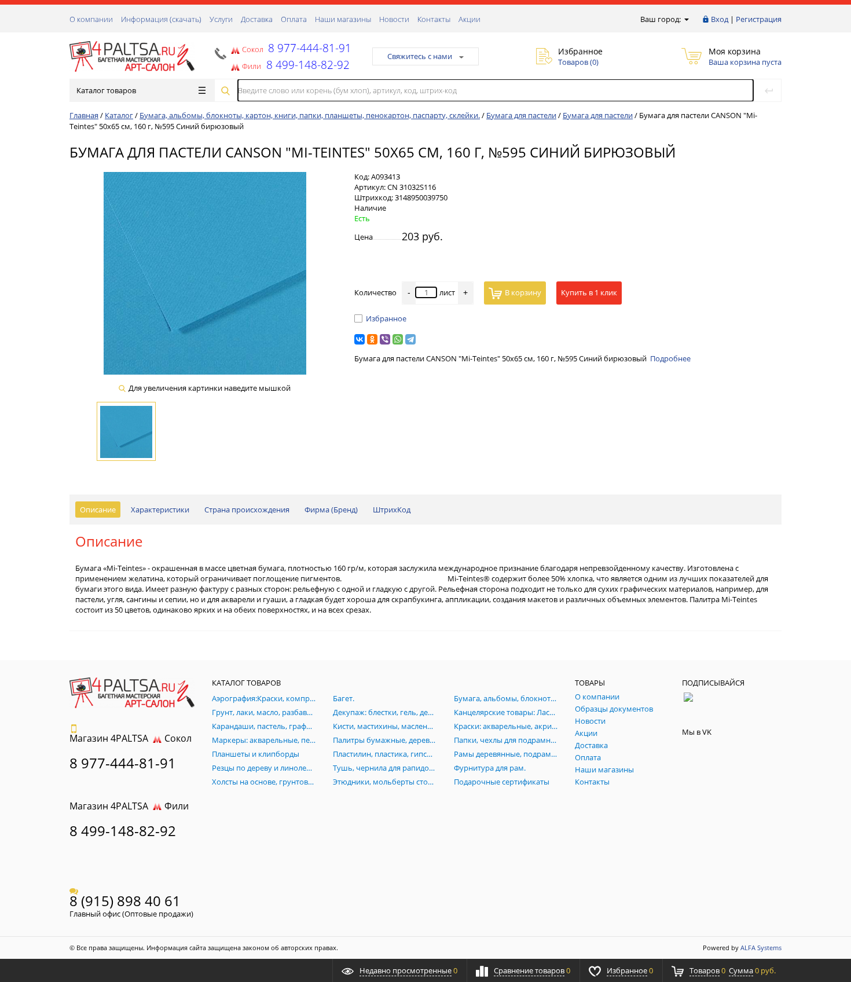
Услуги (221, 19)
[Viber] (385, 339)
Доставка (257, 19)
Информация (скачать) (161, 19)
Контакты (433, 19)
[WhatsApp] (398, 339)
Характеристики (160, 509)
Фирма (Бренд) (331, 509)
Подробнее (670, 358)
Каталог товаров (106, 90)
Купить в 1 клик (589, 292)
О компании (91, 19)
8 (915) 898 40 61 (125, 900)
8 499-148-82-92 (122, 830)
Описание (98, 509)
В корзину (523, 292)
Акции (469, 19)
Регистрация (759, 19)
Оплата (294, 19)
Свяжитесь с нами (419, 56)
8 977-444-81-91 (308, 48)
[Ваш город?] (686, 19)
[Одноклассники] (372, 339)
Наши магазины (343, 19)
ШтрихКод (391, 509)
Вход (719, 19)
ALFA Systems (761, 947)
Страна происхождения (246, 509)
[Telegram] (410, 339)
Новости (394, 19)
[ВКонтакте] (359, 339)
